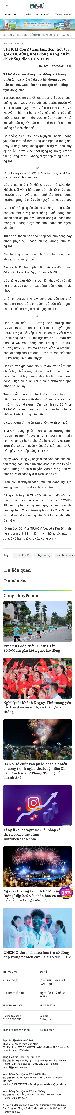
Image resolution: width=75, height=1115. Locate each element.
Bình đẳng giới (12, 1005)
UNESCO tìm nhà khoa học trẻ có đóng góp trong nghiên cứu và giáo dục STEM (37, 954)
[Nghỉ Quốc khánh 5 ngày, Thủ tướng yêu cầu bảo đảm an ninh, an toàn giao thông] (37, 678)
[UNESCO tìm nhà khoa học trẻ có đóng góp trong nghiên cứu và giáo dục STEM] (37, 928)
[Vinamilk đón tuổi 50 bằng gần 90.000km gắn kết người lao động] (37, 621)
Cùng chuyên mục (22, 595)
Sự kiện (26, 14)
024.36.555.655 (12, 1019)
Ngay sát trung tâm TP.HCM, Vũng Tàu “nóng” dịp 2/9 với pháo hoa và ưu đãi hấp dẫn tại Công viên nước (36, 895)
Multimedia (47, 1005)
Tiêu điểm (22, 35)
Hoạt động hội (50, 35)
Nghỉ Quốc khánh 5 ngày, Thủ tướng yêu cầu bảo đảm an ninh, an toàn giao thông (37, 707)
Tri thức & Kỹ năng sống (52, 994)
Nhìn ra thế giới (13, 992)
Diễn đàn (35, 35)
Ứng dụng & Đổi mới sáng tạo (52, 982)
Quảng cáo (46, 1019)
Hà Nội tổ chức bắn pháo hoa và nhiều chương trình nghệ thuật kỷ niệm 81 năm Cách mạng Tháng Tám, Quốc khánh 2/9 (35, 771)
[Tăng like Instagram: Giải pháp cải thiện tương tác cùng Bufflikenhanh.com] (37, 805)
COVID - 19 (22, 555)
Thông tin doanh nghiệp (16, 1029)
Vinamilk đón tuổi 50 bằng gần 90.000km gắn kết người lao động (31, 648)
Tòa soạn (48, 1029)
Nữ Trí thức (43, 14)
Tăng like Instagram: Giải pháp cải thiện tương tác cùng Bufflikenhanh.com (32, 834)
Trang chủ (11, 14)
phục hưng (43, 555)
